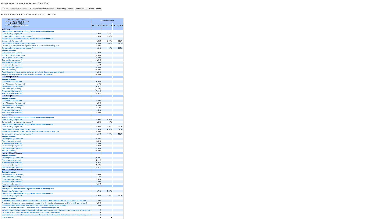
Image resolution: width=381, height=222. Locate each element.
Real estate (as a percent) (11, 62)
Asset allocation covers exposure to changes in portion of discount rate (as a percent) (33, 72)
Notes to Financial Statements (42, 9)
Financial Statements (18, 9)
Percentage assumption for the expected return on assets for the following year (30, 46)
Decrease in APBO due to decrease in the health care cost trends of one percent (31, 212)
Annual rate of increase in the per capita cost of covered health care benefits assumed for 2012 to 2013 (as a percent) (44, 203)
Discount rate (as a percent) (12, 34)
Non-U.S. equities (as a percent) (13, 55)
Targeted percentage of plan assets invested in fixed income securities (27, 74)
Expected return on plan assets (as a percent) (18, 43)
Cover (5, 9)
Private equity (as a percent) (12, 65)
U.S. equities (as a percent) (12, 53)
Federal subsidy (8, 217)
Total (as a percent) (9, 70)
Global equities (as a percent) (12, 57)
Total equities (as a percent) (12, 60)
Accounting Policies (65, 9)
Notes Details (95, 9)
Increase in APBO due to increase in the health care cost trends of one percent (30, 208)
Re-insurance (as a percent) (12, 146)
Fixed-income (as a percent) (12, 67)
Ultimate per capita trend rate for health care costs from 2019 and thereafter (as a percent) (34, 205)
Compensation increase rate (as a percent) (17, 36)
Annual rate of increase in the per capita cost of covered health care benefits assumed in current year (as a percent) (44, 200)
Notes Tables (81, 9)
